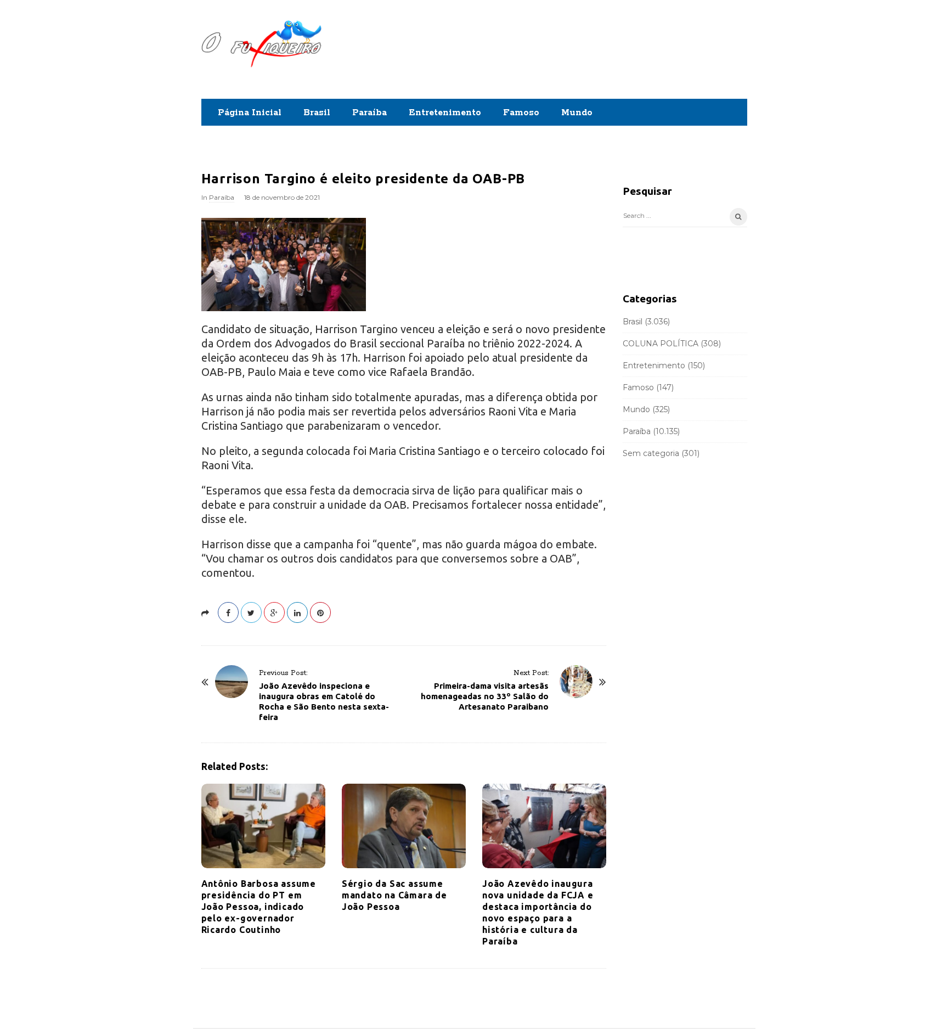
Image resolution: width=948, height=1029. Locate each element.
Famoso (521, 113)
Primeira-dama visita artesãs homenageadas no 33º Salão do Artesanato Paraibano (485, 696)
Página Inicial (249, 113)
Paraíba (369, 113)
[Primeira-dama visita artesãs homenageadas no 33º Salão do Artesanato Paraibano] (576, 681)
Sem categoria (651, 453)
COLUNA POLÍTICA (660, 343)
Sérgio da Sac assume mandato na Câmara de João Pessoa (394, 895)
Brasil (316, 113)
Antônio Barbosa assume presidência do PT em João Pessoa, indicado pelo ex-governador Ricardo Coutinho (259, 907)
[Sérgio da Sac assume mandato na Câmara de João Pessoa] (404, 826)
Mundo (576, 113)
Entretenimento (445, 113)
